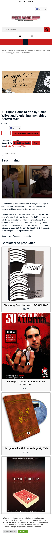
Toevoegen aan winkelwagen (26, 133)
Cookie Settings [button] (10, 531)
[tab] (26, 42)
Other (18, 50)
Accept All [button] (23, 531)
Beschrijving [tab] (10, 153)
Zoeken (47, 29)
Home (3, 50)
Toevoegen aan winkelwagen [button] (28, 289)
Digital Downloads (22, 143)
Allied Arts (11, 50)
